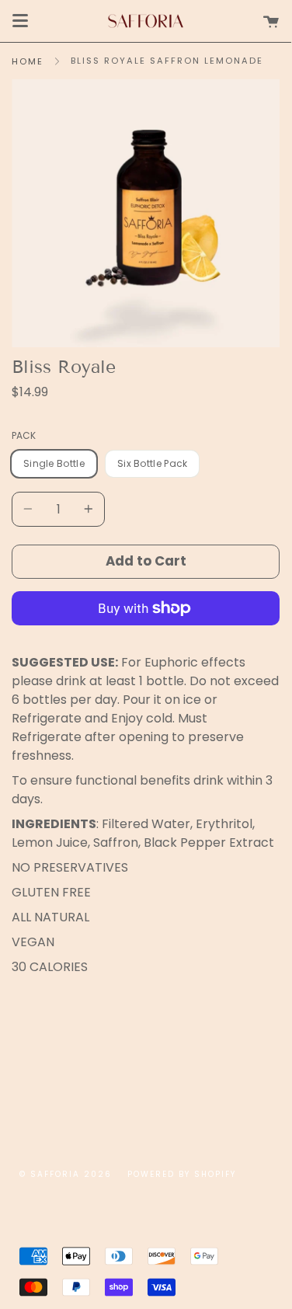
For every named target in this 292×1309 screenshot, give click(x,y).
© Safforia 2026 (65, 1174)
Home (27, 61)
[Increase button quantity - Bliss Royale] (86, 509)
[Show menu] (20, 21)
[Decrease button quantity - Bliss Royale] (30, 509)
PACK (24, 435)
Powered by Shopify (181, 1174)
